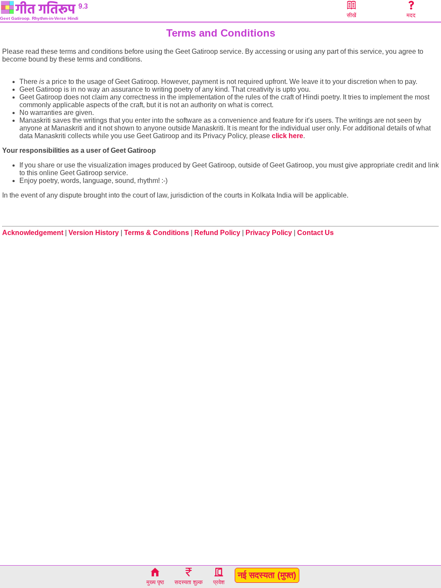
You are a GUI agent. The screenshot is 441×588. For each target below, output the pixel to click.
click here (287, 135)
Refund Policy (217, 232)
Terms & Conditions (156, 232)
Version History (93, 232)
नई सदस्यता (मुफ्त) (267, 575)
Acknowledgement (32, 232)
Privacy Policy (268, 232)
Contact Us (315, 232)
